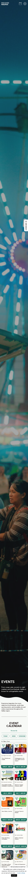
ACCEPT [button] (14, 875)
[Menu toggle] (25, 3)
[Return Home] (5, 3)
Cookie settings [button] (21, 873)
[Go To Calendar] (20, 3)
